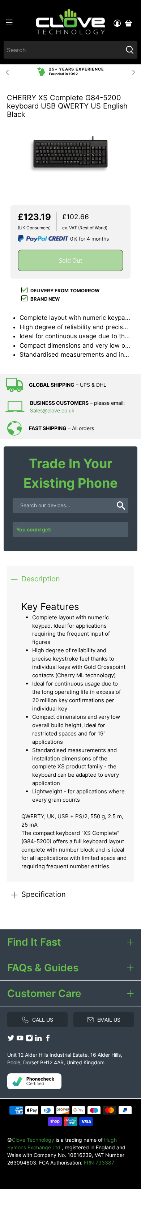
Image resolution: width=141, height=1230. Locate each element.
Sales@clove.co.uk (52, 410)
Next (133, 71)
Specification (43, 894)
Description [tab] (40, 578)
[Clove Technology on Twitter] (10, 1040)
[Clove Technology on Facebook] (47, 1040)
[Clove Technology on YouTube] (20, 1040)
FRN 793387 (99, 1162)
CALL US (42, 1020)
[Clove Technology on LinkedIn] (38, 1040)
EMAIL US (108, 1020)
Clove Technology (33, 1140)
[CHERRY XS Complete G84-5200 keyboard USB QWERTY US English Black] (70, 154)
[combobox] (63, 50)
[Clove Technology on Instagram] (29, 1040)
